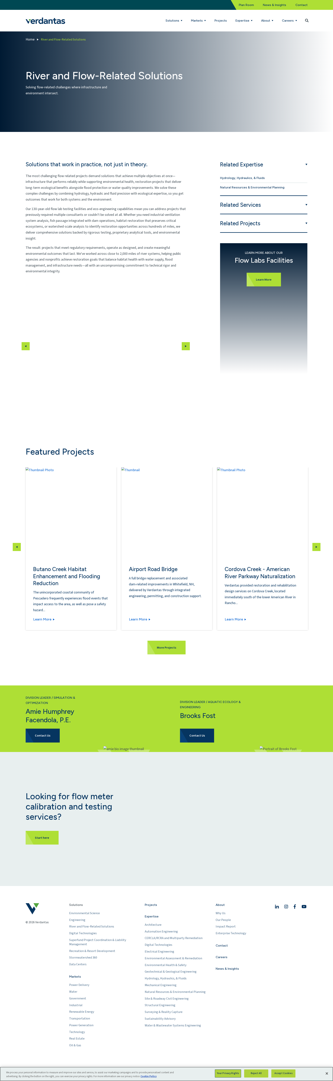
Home (30, 39)
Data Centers (78, 964)
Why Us (220, 913)
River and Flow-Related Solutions (91, 926)
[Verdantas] (45, 21)
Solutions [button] (173, 20)
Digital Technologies (83, 933)
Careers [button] (288, 20)
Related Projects (240, 223)
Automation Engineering (161, 931)
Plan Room (246, 5)
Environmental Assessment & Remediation (173, 958)
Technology (77, 1032)
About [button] (266, 20)
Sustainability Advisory (160, 1019)
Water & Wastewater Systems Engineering (173, 1025)
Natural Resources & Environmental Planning (252, 187)
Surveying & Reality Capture (163, 1012)
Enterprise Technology (231, 933)
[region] (166, 1074)
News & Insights (274, 5)
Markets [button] (197, 20)
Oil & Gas (75, 1045)
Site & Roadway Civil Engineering (167, 999)
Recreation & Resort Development (92, 951)
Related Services (240, 205)
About (220, 905)
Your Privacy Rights (228, 1073)
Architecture (153, 925)
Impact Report (226, 926)
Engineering (77, 920)
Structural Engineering (160, 1005)
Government (77, 998)
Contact (301, 5)
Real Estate (77, 1038)
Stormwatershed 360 (83, 957)
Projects (220, 20)
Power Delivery (79, 985)
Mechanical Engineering (161, 985)
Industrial (75, 1005)
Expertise (152, 916)
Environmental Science (84, 913)
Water (73, 992)
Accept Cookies (283, 1073)
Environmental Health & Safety (166, 965)
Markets (75, 976)
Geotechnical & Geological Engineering (171, 972)
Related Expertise (241, 164)
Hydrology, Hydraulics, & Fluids (242, 178)
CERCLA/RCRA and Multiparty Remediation (174, 938)
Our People (223, 920)
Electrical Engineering (159, 951)
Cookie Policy (148, 1076)
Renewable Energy (81, 1012)
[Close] (327, 1073)
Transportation (79, 1018)
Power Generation (81, 1025)
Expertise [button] (242, 20)
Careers (221, 957)
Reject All (256, 1073)
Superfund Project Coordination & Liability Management (97, 942)
